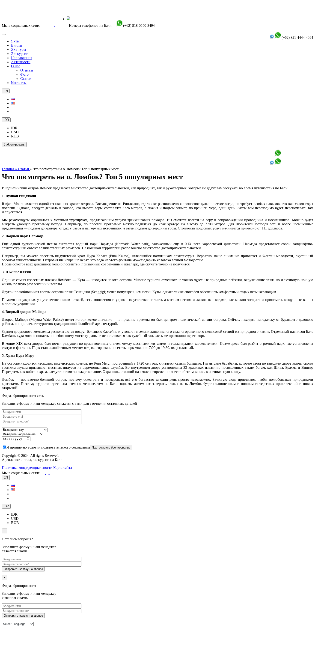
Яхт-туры (18, 49)
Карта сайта (62, 468)
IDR (6, 120)
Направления (21, 58)
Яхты (15, 41)
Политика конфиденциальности (27, 468)
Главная (8, 169)
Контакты (19, 83)
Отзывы (26, 70)
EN (6, 91)
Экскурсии (19, 54)
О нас (15, 66)
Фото (24, 74)
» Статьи (22, 169)
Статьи (25, 78)
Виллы (16, 45)
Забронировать (14, 144)
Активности (20, 62)
